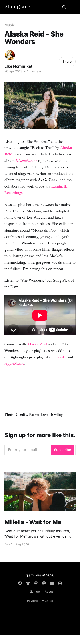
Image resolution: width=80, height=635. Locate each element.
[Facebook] (20, 583)
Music (9, 25)
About (49, 591)
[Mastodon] (44, 583)
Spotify (60, 357)
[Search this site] (64, 7)
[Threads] (36, 583)
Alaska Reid (37, 344)
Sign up (34, 591)
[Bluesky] (28, 583)
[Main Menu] (73, 7)
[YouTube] (52, 583)
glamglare (17, 6)
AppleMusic (14, 363)
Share (67, 61)
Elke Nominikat (18, 66)
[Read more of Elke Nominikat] (9, 55)
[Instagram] (60, 583)
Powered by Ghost (40, 600)
